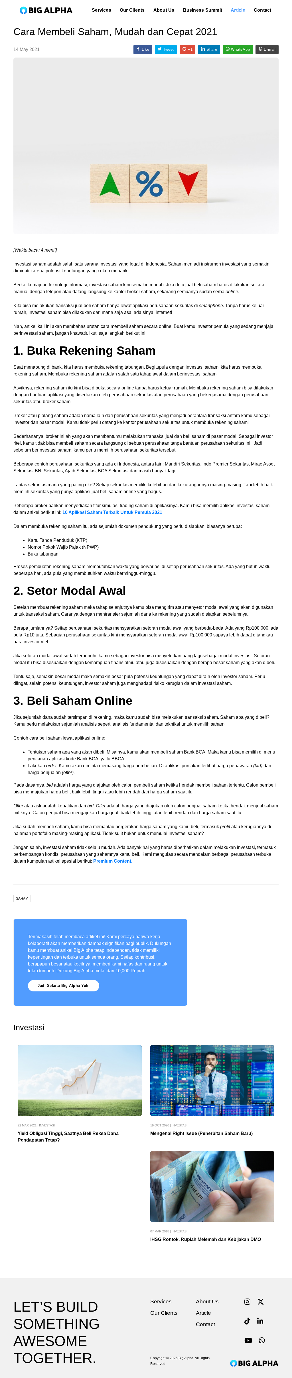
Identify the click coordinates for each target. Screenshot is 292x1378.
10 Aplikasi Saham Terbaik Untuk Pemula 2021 (112, 512)
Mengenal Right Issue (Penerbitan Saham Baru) (201, 1133)
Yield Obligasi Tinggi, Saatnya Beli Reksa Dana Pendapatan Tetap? (68, 1136)
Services (101, 10)
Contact (262, 10)
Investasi (47, 1125)
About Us (164, 10)
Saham (22, 899)
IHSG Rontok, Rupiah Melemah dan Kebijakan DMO (205, 1239)
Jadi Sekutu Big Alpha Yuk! (64, 985)
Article (238, 10)
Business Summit (202, 10)
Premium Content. (112, 861)
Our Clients (132, 10)
